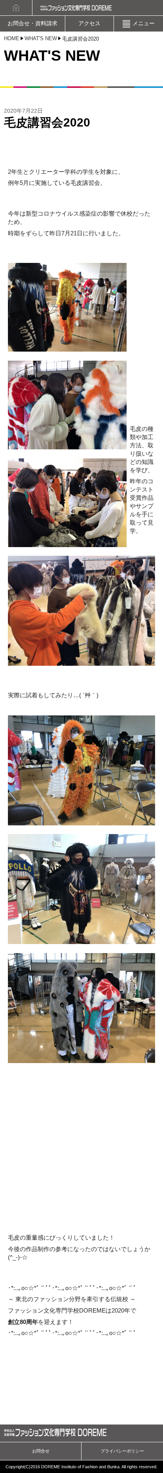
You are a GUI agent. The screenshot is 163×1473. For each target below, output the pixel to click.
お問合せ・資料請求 (32, 23)
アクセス (89, 23)
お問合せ (40, 1451)
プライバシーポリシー (122, 1451)
